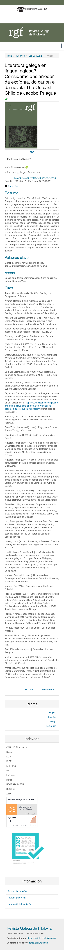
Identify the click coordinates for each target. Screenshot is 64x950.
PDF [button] (32, 152)
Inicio (9, 55)
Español (52, 716)
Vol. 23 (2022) (36, 55)
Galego (52, 721)
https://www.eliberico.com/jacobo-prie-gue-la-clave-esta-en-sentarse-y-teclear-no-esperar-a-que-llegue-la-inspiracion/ (32, 405)
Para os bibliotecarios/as (20, 903)
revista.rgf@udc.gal (38, 942)
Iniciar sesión (47, 689)
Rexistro (29, 689)
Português (51, 725)
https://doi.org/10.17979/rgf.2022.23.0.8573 (34, 177)
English (52, 712)
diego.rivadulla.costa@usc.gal (41, 938)
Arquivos (20, 55)
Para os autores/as (17, 897)
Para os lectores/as (17, 891)
